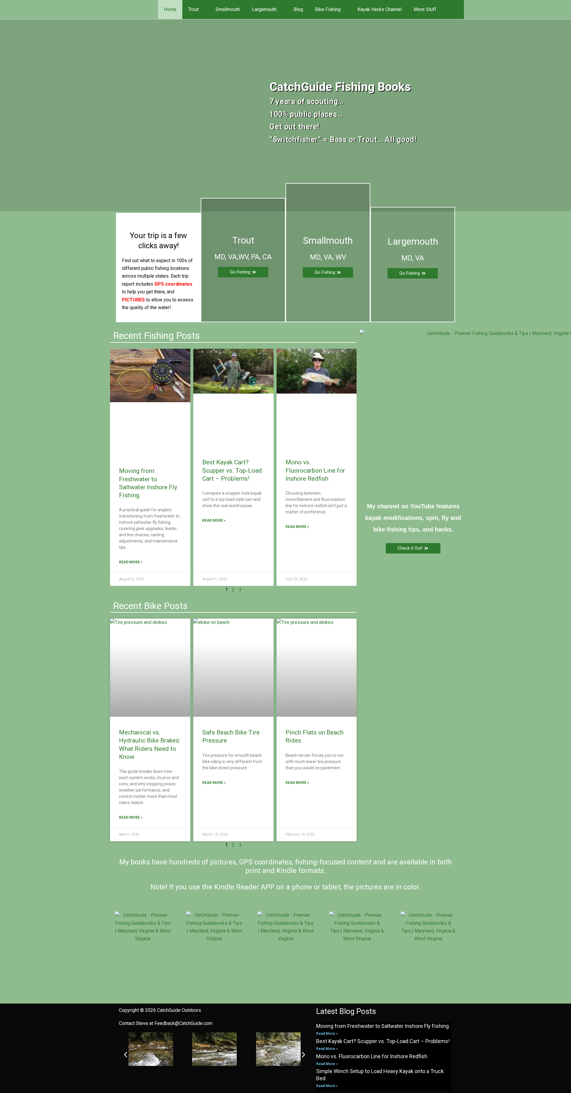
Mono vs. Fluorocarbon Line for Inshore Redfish (315, 470)
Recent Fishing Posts (156, 335)
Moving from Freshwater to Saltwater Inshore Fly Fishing (382, 1026)
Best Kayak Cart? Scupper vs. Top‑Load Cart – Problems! (232, 470)
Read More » (130, 562)
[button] (455, 9)
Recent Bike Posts (150, 605)
